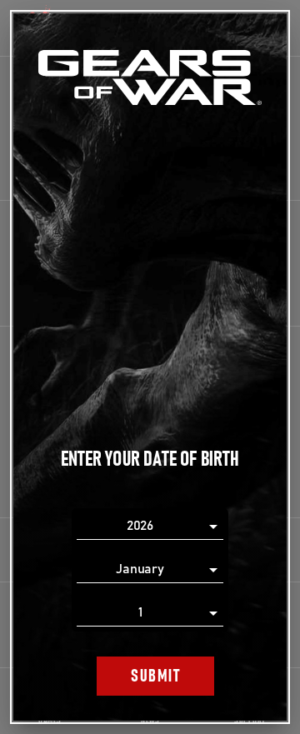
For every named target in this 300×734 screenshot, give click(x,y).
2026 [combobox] (140, 525)
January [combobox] (140, 569)
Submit (155, 676)
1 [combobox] (140, 612)
